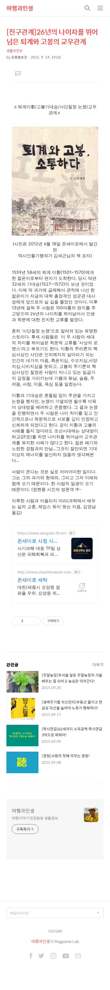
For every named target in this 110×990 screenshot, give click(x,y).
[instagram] (53, 956)
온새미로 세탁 (32, 580)
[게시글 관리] (35, 621)
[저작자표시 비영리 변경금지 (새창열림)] (71, 621)
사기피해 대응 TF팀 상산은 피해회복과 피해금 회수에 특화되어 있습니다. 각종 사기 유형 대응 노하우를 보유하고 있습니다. (39, 551)
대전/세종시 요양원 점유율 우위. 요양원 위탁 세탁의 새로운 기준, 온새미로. (38, 590)
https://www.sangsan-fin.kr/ (41, 533)
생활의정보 (14, 50)
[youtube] (65, 956)
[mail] (78, 956)
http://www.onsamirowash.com (44, 572)
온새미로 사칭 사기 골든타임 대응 (37, 541)
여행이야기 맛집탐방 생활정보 (35, 818)
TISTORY (55, 931)
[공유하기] (28, 621)
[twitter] (41, 956)
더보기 (98, 664)
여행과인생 (19, 8)
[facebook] (30, 956)
